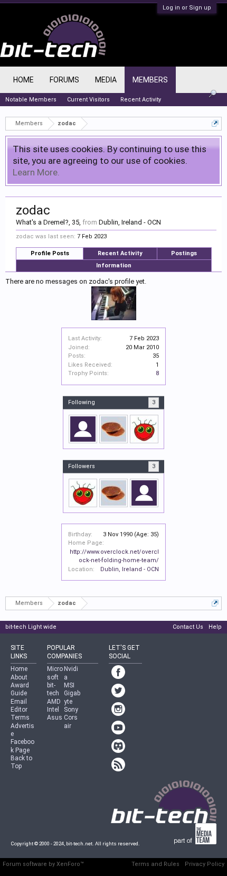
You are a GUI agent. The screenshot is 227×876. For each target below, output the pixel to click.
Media (106, 80)
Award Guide (20, 689)
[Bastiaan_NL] (113, 429)
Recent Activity (120, 253)
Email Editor (19, 705)
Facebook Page (22, 745)
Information (113, 265)
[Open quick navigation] (215, 123)
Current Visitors (88, 99)
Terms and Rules (155, 864)
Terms (20, 717)
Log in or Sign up (187, 7)
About (19, 677)
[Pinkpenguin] (144, 429)
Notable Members (30, 99)
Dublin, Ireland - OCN (129, 569)
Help (215, 626)
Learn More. (36, 172)
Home (23, 80)
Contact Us (188, 626)
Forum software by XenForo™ (43, 864)
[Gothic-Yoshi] (83, 429)
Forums (64, 80)
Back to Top (21, 762)
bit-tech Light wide (30, 626)
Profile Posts (50, 253)
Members (150, 80)
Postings (184, 253)
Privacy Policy (204, 864)
